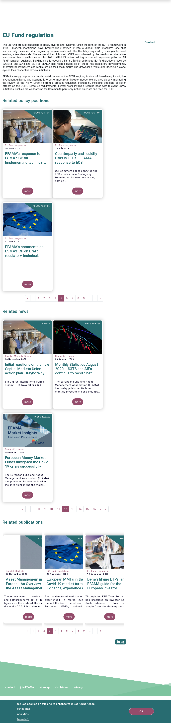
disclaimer (61, 687)
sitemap (44, 687)
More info (23, 719)
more (27, 191)
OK (141, 711)
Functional (23, 708)
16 (95, 509)
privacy (78, 687)
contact (10, 687)
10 (52, 509)
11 (59, 509)
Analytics (23, 714)
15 (88, 509)
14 (81, 509)
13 (73, 509)
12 (66, 510)
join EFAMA (27, 687)
